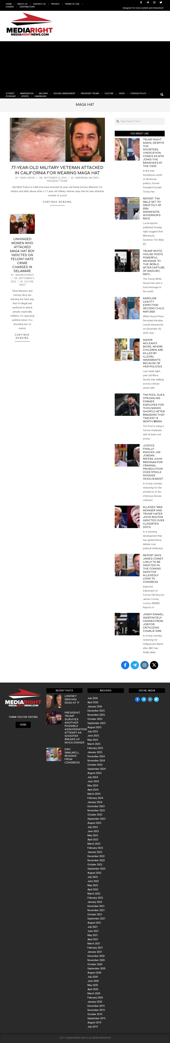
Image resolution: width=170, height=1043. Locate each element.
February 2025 (95, 748)
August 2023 (94, 822)
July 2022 (92, 877)
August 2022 (94, 872)
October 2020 (94, 964)
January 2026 (94, 706)
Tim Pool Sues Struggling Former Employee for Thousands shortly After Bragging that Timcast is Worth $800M (154, 408)
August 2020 (94, 972)
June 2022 (93, 881)
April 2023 (92, 839)
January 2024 (94, 802)
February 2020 (95, 997)
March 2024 (93, 793)
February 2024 (95, 798)
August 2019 (94, 1022)
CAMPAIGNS (81, 177)
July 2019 (92, 1026)
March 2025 (93, 743)
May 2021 (92, 935)
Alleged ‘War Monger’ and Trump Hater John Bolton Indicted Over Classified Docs (153, 517)
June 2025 (93, 735)
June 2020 (93, 980)
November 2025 (96, 714)
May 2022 (92, 885)
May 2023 (92, 835)
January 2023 (94, 852)
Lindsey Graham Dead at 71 (72, 699)
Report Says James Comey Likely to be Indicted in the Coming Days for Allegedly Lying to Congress (153, 568)
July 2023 (92, 827)
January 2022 (94, 901)
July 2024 (92, 777)
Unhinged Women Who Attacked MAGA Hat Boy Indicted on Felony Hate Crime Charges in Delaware (22, 255)
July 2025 (92, 731)
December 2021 (96, 906)
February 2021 (95, 947)
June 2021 (93, 931)
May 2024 (92, 785)
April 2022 (92, 889)
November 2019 (96, 1010)
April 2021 (92, 939)
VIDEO (22, 284)
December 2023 (96, 806)
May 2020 (92, 985)
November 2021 (96, 910)
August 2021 (94, 922)
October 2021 (94, 914)
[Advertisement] (85, 66)
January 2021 (94, 951)
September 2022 (96, 868)
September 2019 (96, 1018)
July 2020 (92, 976)
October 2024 (94, 764)
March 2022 (93, 893)
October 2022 (94, 864)
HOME (23, 724)
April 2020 (92, 989)
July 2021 (92, 926)
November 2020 (96, 960)
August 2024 (94, 773)
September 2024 (96, 768)
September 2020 (96, 968)
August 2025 (94, 727)
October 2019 (94, 1014)
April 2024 (92, 789)
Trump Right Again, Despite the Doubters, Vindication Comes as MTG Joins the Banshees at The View (153, 153)
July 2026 (92, 698)
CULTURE (29, 281)
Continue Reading (57, 202)
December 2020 (96, 956)
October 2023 (94, 814)
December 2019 (96, 1005)
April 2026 (92, 702)
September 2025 (96, 723)
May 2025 (92, 739)
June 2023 (93, 831)
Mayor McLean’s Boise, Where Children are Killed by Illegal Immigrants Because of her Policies (153, 353)
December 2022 (96, 856)
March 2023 (93, 843)
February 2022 (95, 897)
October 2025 (94, 719)
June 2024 (93, 781)
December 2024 (96, 756)
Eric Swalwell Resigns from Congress (72, 756)
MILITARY (94, 177)
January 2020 (94, 1001)
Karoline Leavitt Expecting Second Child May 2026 (153, 305)
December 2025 (96, 710)
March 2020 (93, 993)
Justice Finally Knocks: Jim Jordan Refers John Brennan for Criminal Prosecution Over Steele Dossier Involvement (153, 462)
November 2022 (96, 860)
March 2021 (93, 943)
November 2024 (96, 760)
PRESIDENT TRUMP (57, 181)
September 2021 (96, 918)
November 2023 (96, 810)
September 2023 (96, 818)
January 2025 (94, 752)
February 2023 (95, 847)
